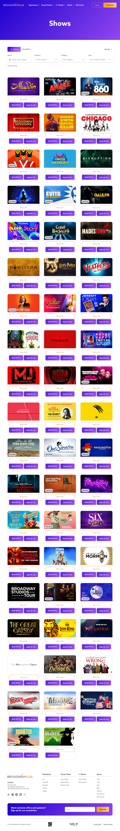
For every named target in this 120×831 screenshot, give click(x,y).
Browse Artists (83, 782)
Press (98, 785)
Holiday (44, 791)
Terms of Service (107, 824)
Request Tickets (65, 785)
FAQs (98, 779)
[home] (13, 4)
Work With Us (100, 794)
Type (89, 55)
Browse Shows (65, 782)
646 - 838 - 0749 (12, 785)
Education (45, 785)
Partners (99, 791)
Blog (98, 788)
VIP (43, 779)
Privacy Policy (97, 824)
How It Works (64, 779)
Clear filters (26, 49)
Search (10, 55)
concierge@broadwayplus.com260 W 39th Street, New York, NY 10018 (18, 787)
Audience (37, 55)
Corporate (45, 782)
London (44, 788)
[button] (34, 5)
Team (98, 782)
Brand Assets (100, 797)
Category (64, 55)
